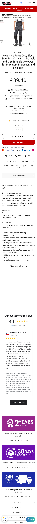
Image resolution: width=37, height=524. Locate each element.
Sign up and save (18, 518)
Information (18, 508)
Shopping (18, 513)
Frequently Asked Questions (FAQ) (18, 167)
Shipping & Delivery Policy (18, 496)
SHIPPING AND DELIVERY (18, 161)
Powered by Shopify (18, 522)
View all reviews (18, 402)
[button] (30, 519)
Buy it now (18, 142)
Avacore (18, 52)
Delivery (18, 502)
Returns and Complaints (18, 467)
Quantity (18, 125)
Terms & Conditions (18, 440)
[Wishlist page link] (22, 3)
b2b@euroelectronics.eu (18, 113)
